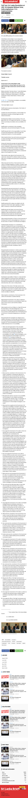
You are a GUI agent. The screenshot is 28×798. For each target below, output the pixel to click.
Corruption (14, 639)
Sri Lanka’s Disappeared (15, 697)
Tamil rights (19, 643)
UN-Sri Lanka (7, 12)
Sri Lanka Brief (7, 17)
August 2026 (5, 658)
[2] (9, 337)
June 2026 (4, 662)
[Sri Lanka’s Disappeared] (5, 698)
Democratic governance (6, 641)
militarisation (4, 643)
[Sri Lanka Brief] (2, 17)
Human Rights (19, 641)
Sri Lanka (13, 643)
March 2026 (4, 668)
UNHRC (24, 643)
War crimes (4, 645)
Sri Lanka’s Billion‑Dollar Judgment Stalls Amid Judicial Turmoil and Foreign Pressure (18, 684)
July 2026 (4, 660)
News (3, 12)
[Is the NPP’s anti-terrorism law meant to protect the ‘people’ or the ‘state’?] (5, 691)
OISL (9, 643)
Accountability (7, 639)
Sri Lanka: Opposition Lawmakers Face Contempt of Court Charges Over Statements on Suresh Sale (17, 677)
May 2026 (4, 664)
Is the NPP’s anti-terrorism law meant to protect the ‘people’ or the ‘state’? (18, 691)
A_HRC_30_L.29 (4, 100)
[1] (14, 334)
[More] (24, 20)
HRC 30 (13, 641)
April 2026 (4, 666)
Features (11, 730)
